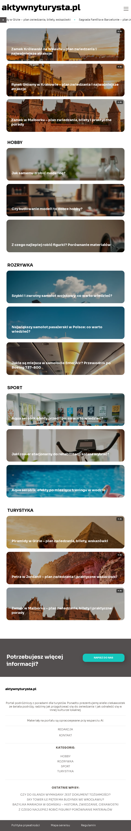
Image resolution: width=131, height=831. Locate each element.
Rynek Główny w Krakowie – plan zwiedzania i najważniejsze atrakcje (65, 86)
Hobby (15, 142)
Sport (14, 387)
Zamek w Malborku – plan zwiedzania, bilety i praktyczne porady (61, 122)
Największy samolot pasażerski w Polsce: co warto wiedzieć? (57, 329)
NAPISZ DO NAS (103, 657)
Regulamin (88, 825)
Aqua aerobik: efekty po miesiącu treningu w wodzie (58, 490)
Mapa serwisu (60, 825)
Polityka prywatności (25, 825)
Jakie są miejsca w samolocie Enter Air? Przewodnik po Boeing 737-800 (61, 365)
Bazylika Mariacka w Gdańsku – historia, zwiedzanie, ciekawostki (65, 804)
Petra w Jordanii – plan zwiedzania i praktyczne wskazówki (64, 577)
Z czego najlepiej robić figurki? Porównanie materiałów (61, 245)
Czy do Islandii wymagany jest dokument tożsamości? (65, 794)
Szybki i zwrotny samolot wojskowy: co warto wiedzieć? (62, 296)
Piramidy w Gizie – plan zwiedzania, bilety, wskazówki (60, 541)
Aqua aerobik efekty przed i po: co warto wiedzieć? (57, 418)
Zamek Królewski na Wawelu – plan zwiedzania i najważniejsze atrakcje (54, 51)
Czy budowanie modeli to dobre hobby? (47, 209)
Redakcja (65, 729)
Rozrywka (20, 265)
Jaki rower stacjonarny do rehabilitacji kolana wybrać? (60, 454)
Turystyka (20, 510)
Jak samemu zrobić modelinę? (39, 173)
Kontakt (65, 735)
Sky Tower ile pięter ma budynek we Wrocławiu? (65, 799)
